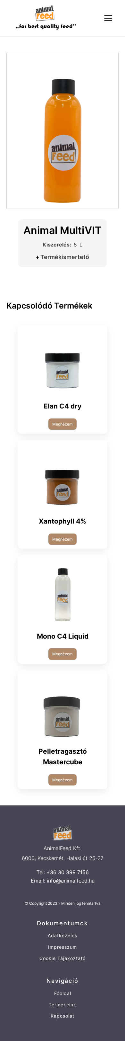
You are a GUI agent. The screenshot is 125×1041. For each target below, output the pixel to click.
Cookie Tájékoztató (62, 958)
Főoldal (62, 993)
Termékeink (62, 1004)
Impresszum (62, 947)
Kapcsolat (62, 1015)
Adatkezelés (62, 935)
